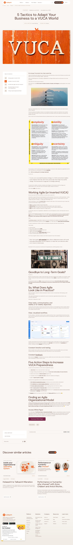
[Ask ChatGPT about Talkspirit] (64, 431)
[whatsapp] (22, 441)
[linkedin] (24, 441)
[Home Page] (8, 2)
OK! (21, 539)
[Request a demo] (58, 2)
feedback (39, 355)
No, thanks (5, 539)
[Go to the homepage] (7, 515)
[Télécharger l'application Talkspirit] (10, 523)
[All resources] (52, 452)
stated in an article (38, 213)
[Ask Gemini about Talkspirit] (68, 431)
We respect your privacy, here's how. (7, 535)
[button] (22, 2)
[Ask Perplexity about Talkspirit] (67, 431)
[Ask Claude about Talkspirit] (65, 431)
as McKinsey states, (32, 220)
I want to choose (13, 539)
